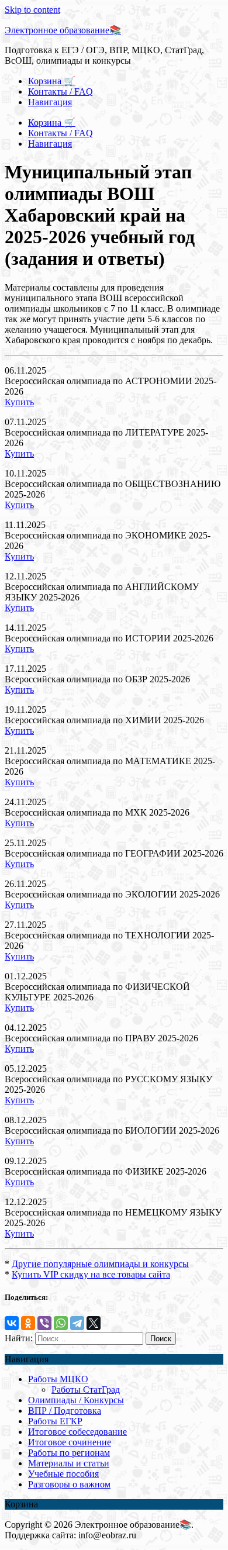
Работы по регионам (69, 1453)
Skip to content (32, 10)
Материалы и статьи (68, 1463)
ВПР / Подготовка (64, 1411)
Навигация (50, 102)
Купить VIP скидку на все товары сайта (91, 1274)
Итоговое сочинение (69, 1442)
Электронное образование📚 (63, 30)
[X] (94, 1323)
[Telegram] (77, 1323)
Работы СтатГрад (85, 1389)
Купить (19, 402)
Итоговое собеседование (77, 1432)
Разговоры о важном (69, 1484)
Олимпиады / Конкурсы (76, 1400)
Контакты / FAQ (60, 91)
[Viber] (44, 1323)
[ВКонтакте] (12, 1323)
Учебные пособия (63, 1474)
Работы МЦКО (58, 1379)
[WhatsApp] (61, 1323)
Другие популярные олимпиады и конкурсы (100, 1264)
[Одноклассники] (28, 1323)
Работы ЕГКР (55, 1421)
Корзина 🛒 (51, 81)
